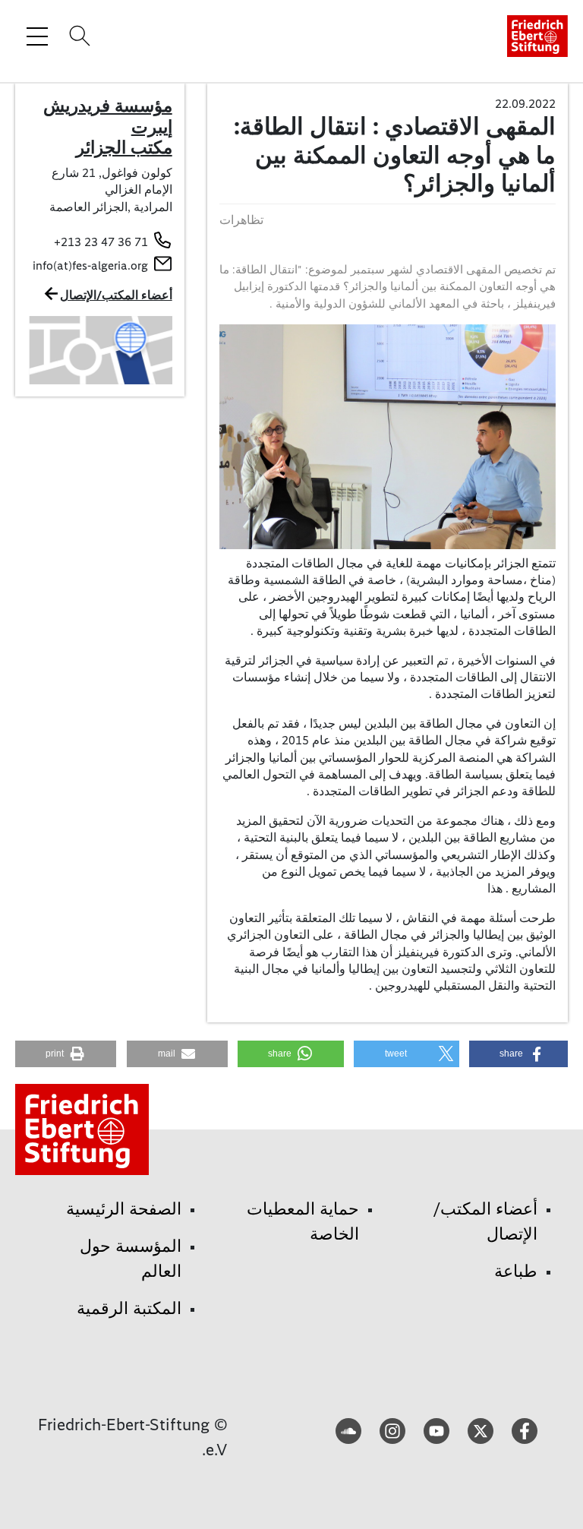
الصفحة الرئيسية (123, 1209)
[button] (518, 1054)
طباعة (515, 1271)
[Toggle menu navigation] (37, 35)
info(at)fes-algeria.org (90, 265)
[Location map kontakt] (99, 350)
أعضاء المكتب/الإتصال (116, 295)
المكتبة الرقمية (129, 1308)
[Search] (77, 35)
